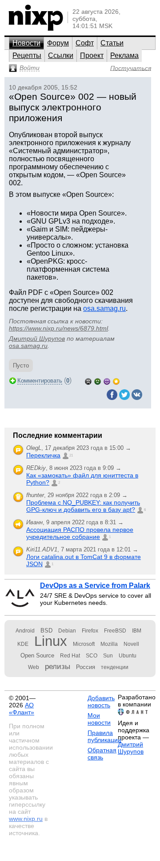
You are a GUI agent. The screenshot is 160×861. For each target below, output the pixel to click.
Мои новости (99, 719)
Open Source (37, 655)
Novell (131, 644)
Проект (92, 55)
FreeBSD (115, 630)
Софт (85, 43)
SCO (91, 655)
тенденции (114, 667)
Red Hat (70, 655)
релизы (57, 666)
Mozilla (109, 644)
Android (25, 630)
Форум (58, 43)
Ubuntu (127, 655)
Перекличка (43, 455)
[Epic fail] (88, 380)
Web (33, 667)
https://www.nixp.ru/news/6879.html (58, 328)
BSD (46, 630)
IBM (136, 630)
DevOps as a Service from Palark (95, 585)
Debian (67, 630)
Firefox (90, 630)
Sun (108, 655)
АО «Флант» (21, 709)
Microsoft (84, 644)
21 (71, 455)
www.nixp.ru (26, 818)
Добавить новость (101, 701)
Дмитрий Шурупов (37, 338)
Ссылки (60, 55)
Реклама (124, 55)
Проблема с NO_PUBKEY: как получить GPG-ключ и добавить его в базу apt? (83, 506)
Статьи (112, 43)
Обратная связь (102, 754)
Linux (50, 641)
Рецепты (26, 55)
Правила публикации (104, 736)
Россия (85, 667)
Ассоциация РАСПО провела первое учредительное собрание (79, 533)
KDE (22, 644)
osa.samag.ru (104, 308)
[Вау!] (116, 380)
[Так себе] (97, 380)
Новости (26, 43)
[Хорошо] (107, 380)
